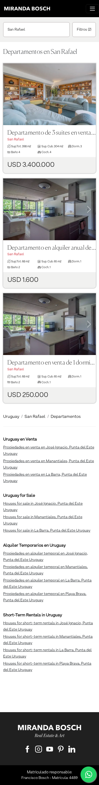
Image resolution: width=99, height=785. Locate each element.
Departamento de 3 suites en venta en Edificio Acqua (51, 133)
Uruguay (11, 417)
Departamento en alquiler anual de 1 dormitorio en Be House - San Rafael (51, 248)
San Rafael (16, 29)
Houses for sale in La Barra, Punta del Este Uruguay (46, 530)
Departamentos (66, 417)
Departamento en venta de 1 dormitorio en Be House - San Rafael (51, 363)
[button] (10, 87)
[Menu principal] (92, 8)
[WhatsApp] (88, 774)
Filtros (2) (84, 29)
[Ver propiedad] (49, 94)
